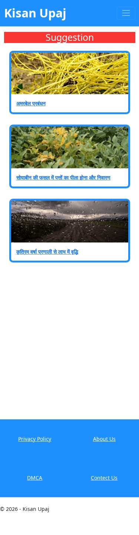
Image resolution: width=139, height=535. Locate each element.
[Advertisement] (69, 346)
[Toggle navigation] (126, 13)
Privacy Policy (34, 438)
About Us (104, 438)
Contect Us (104, 477)
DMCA (34, 477)
